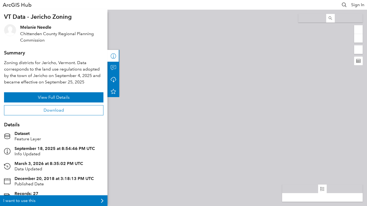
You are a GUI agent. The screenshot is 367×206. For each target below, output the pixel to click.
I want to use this (19, 200)
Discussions (113, 67)
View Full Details (54, 97)
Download (54, 110)
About (113, 56)
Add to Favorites (113, 91)
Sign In (357, 4)
